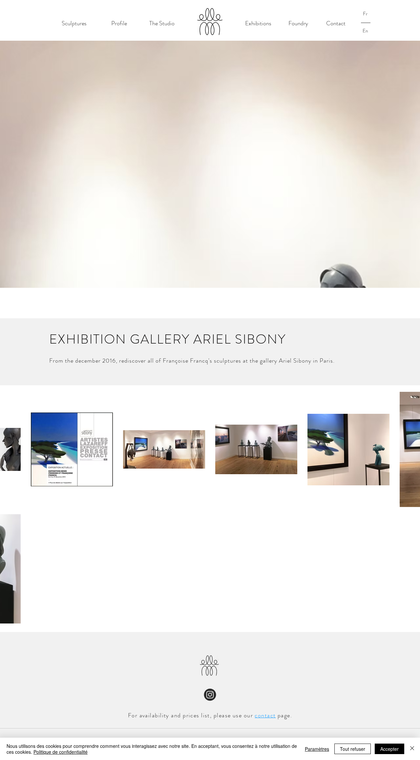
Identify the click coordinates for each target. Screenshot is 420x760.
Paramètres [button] (317, 749)
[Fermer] (412, 749)
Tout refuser (352, 749)
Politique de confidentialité (60, 752)
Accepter (389, 749)
